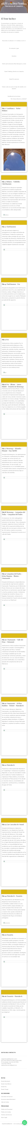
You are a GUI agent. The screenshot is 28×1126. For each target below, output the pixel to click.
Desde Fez (4, 1086)
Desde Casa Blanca (6, 1084)
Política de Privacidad (6, 1109)
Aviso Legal (4, 1117)
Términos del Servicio (6, 1114)
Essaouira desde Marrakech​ (8, 1099)
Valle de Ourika (5, 1102)
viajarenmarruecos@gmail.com (9, 1065)
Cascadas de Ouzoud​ (6, 1096)
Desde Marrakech (5, 1081)
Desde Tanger (4, 1089)
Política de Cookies (6, 1112)
